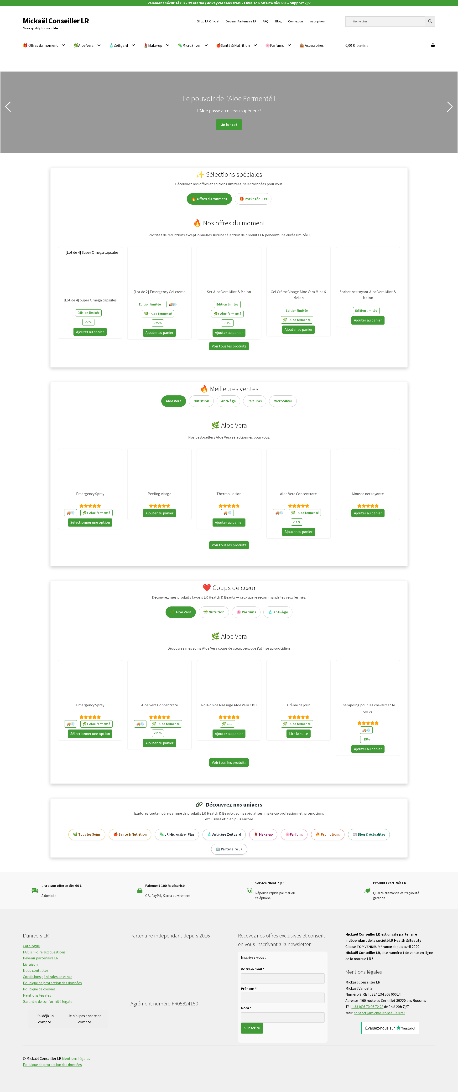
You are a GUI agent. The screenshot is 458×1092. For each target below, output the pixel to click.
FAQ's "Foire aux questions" (45, 952)
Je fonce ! (278, 123)
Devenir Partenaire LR (241, 21)
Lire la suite (298, 733)
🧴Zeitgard (118, 45)
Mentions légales (37, 995)
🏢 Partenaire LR (229, 849)
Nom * (246, 1007)
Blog (278, 21)
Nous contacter (35, 970)
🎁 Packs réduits (253, 198)
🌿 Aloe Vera (180, 612)
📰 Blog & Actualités (369, 834)
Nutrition (201, 401)
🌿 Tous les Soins (87, 834)
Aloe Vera (174, 401)
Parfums (255, 401)
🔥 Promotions (328, 834)
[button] (8, 107)
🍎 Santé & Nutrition (130, 834)
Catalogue (31, 945)
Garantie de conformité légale (47, 1001)
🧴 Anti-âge (278, 612)
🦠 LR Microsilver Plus (176, 834)
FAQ (266, 21)
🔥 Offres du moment (209, 198)
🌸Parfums (274, 45)
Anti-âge (228, 401)
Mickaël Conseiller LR (56, 21)
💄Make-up (152, 45)
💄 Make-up (263, 834)
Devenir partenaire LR (40, 958)
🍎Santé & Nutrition (233, 45)
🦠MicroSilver (189, 45)
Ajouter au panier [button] (90, 331)
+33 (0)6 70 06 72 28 (367, 1006)
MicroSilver (283, 401)
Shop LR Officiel (208, 21)
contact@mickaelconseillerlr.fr (379, 1012)
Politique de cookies (39, 989)
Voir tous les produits (229, 346)
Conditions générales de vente (47, 976)
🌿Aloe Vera (83, 45)
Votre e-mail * (252, 969)
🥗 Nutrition (213, 612)
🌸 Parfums (246, 612)
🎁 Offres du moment (40, 45)
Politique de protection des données (52, 982)
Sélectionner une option (90, 522)
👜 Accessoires (311, 45)
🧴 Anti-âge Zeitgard (224, 834)
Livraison (30, 964)
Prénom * (249, 988)
